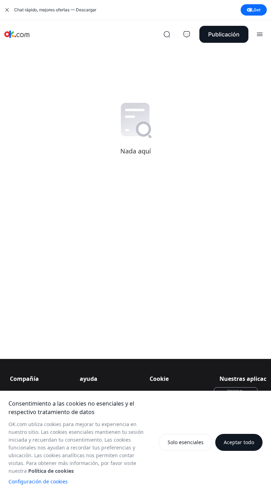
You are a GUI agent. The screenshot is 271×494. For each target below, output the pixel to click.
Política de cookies (51, 470)
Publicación (224, 34)
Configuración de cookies (38, 481)
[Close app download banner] (7, 10)
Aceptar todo (239, 442)
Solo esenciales (186, 442)
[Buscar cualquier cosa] (167, 34)
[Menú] (260, 34)
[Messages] (186, 34)
